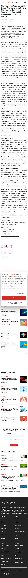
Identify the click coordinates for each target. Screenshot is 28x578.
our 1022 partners (10, 274)
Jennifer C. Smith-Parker (18, 460)
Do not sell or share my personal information (14, 303)
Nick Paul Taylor (4, 382)
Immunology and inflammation (9, 342)
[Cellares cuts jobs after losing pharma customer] (23, 322)
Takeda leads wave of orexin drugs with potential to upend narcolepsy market (10, 418)
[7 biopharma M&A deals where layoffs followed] (23, 466)
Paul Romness (4, 402)
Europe (4, 257)
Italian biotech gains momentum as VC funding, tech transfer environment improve (10, 477)
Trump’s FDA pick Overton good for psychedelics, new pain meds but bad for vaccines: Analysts (10, 409)
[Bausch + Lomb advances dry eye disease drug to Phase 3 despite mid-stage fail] (23, 344)
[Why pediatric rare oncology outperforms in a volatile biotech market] (23, 399)
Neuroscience (5, 416)
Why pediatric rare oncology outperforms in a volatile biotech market (8, 399)
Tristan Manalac (4, 347)
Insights (3, 455)
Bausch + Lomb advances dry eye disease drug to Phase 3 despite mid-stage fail (9, 345)
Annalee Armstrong (5, 337)
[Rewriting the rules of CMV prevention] (23, 456)
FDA (2, 386)
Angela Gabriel (16, 469)
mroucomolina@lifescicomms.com (10, 236)
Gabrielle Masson (4, 315)
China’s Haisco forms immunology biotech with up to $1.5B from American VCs (10, 335)
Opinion (3, 396)
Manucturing (4, 376)
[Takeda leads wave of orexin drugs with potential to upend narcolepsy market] (23, 419)
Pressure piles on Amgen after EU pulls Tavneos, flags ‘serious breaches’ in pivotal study (9, 488)
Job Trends (4, 464)
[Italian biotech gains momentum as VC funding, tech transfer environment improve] (23, 475)
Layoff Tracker (5, 319)
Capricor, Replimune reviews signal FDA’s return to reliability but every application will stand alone (9, 389)
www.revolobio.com (6, 217)
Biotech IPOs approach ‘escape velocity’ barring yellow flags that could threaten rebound (10, 313)
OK (14, 297)
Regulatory (4, 485)
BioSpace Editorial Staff (5, 324)
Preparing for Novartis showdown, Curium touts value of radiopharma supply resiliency (9, 379)
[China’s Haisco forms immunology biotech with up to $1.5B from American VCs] (23, 335)
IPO (2, 309)
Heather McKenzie (4, 412)
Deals (2, 332)
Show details (20, 293)
